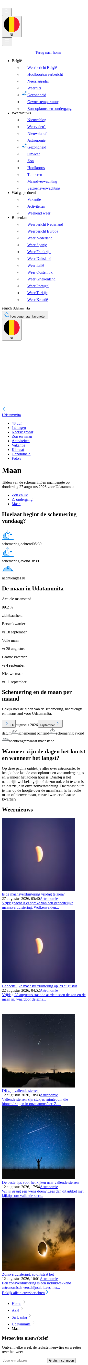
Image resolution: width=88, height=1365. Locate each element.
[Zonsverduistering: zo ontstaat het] (38, 1270)
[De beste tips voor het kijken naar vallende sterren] (38, 1178)
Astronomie (49, 898)
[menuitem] (49, 85)
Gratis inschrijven (61, 1360)
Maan (16, 504)
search (7, 308)
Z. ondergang (22, 499)
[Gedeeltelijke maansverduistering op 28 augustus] (38, 982)
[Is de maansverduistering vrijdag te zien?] (38, 890)
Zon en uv (20, 495)
